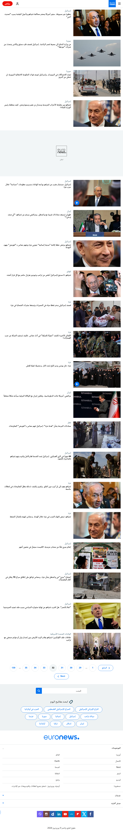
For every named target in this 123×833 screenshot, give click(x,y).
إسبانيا (58, 716)
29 (80, 668)
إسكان (68, 724)
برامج (58, 780)
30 (71, 668)
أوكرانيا (42, 724)
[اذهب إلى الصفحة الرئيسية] (112, 3)
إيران (69, 211)
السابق (104, 668)
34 (35, 668)
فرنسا (31, 716)
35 (26, 668)
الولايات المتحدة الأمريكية (60, 634)
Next (62, 676)
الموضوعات (116, 748)
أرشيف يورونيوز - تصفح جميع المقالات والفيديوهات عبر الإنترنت (36, 786)
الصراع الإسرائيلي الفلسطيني (59, 709)
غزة (69, 302)
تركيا (56, 724)
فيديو (118, 780)
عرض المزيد (116, 803)
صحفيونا (117, 786)
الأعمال (118, 761)
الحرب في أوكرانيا (32, 709)
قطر (69, 422)
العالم (69, 272)
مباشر (7, 3)
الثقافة (57, 774)
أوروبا (118, 755)
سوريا (68, 41)
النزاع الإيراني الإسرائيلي (89, 709)
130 (13, 668)
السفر (119, 774)
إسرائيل (68, 11)
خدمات (118, 795)
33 (44, 668)
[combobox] (61, 691)
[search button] (39, 691)
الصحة (57, 767)
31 (62, 668)
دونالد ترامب (89, 716)
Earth (57, 761)
